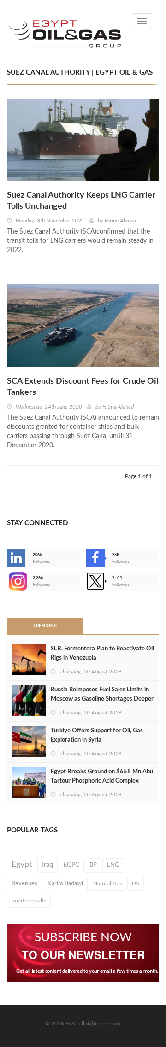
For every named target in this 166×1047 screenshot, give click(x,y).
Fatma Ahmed (120, 220)
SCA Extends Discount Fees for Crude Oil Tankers (82, 387)
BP (93, 865)
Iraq (47, 864)
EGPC (71, 865)
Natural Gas (107, 883)
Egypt (22, 864)
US (135, 883)
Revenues (24, 883)
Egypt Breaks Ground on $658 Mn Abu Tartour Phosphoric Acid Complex (102, 776)
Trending (45, 626)
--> (8, 581)
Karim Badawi (65, 883)
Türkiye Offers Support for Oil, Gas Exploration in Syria (97, 735)
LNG (113, 865)
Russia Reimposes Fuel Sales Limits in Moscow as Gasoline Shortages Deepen (102, 694)
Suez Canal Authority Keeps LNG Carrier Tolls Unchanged (81, 201)
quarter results (29, 900)
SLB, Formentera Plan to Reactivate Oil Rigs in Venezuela (102, 653)
